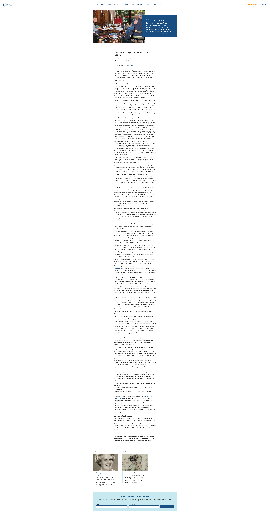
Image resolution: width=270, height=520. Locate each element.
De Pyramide (124, 4)
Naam (98, 504)
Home (96, 4)
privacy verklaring (135, 516)
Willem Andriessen (147, 396)
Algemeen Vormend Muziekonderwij (123, 380)
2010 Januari (130, 65)
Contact (147, 4)
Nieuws (133, 4)
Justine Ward (145, 79)
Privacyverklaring (156, 4)
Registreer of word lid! (251, 4)
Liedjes (109, 4)
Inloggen (263, 4)
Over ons (139, 4)
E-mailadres (132, 504)
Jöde (149, 267)
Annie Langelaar (131, 473)
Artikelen (115, 4)
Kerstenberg (117, 268)
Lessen (102, 4)
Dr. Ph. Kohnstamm (140, 398)
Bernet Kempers (119, 398)
